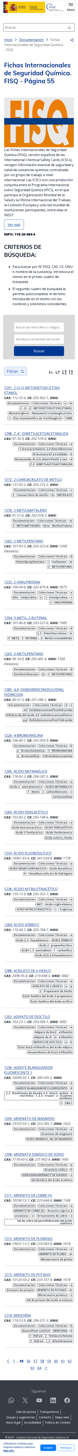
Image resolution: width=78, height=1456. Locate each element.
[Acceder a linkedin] (53, 1402)
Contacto (45, 1417)
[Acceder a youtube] (39, 1402)
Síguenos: (39, 1391)
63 (32, 1368)
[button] (71, 7)
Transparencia (49, 1412)
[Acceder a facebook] (67, 1402)
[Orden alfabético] (64, 372)
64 (39, 1368)
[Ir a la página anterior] (8, 1360)
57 (35, 1361)
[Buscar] (69, 27)
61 (63, 1361)
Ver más (14, 224)
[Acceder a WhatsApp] (11, 1402)
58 (42, 1361)
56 (28, 1361)
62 (70, 1361)
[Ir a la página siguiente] (46, 1367)
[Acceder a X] (25, 1402)
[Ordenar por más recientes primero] (51, 372)
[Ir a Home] (33, 7)
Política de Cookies (58, 1422)
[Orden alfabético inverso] (71, 372)
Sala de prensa (26, 1412)
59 (49, 1361)
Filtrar (12, 371)
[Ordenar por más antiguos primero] (58, 372)
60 (56, 1361)
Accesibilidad (32, 1422)
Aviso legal (13, 1422)
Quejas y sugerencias (20, 1417)
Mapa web (62, 1417)
